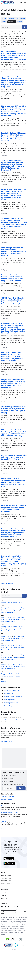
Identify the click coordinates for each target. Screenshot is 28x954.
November (4, 612)
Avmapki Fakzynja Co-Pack (9, 812)
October (22, 610)
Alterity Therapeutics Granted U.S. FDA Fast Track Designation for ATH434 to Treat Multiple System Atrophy (13, 410)
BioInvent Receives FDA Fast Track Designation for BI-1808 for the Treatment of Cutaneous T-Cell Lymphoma (13, 509)
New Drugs (22, 18)
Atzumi (3, 821)
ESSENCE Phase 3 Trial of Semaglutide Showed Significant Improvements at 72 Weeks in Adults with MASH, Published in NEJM (13, 482)
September (16, 610)
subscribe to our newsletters (10, 720)
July (6, 610)
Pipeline (4, 21)
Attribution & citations (7, 880)
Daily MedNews (8, 693)
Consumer (11, 18)
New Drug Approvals (10, 700)
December (11, 612)
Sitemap (3, 901)
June (2, 610)
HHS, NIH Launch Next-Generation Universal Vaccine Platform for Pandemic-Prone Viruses (14, 457)
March (15, 602)
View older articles (6, 583)
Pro (17, 18)
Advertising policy (6, 878)
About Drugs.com (6, 875)
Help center (4, 898)
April (19, 602)
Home (2, 7)
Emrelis (3, 806)
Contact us (4, 903)
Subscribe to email (7, 799)
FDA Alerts (19, 21)
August (10, 610)
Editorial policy (5, 889)
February (9, 602)
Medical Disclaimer (7, 741)
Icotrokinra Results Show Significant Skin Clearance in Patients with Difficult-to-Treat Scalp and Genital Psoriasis (12, 278)
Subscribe (21, 788)
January (3, 602)
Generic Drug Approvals (11, 706)
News (7, 7)
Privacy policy (5, 892)
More (3, 828)
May (22, 602)
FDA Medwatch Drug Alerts (12, 690)
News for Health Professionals (13, 697)
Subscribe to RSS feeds (8, 796)
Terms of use (4, 887)
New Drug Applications (11, 703)
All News (4, 18)
